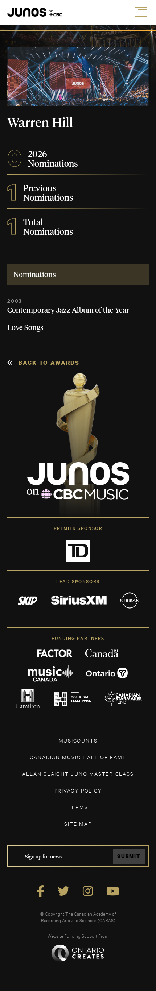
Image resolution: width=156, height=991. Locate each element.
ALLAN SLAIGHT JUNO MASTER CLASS (78, 773)
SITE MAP (77, 823)
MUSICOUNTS (78, 740)
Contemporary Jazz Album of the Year (68, 310)
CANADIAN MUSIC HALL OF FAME (78, 756)
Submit (128, 856)
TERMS (78, 806)
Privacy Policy (78, 790)
